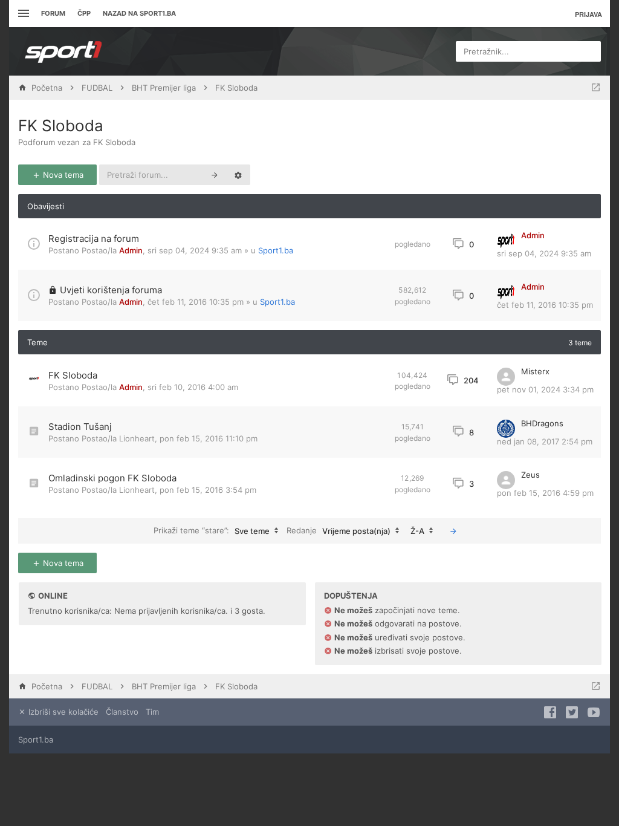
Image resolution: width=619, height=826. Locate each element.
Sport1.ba (275, 250)
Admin (131, 250)
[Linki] (22, 13)
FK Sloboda (60, 125)
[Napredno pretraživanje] (238, 174)
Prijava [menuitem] (588, 14)
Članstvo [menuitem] (122, 712)
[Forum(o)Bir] (596, 88)
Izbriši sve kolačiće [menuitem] (62, 712)
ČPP (84, 13)
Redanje (339, 530)
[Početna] (63, 51)
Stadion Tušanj (80, 426)
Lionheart (137, 438)
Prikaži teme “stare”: (212, 530)
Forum (53, 13)
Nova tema (62, 175)
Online (53, 595)
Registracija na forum (93, 238)
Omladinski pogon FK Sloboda (112, 478)
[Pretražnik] (215, 174)
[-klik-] (453, 531)
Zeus (530, 475)
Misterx (535, 371)
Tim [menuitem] (152, 712)
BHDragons (542, 423)
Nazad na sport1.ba (139, 13)
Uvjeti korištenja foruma (111, 290)
